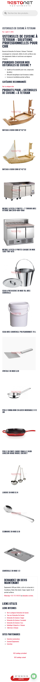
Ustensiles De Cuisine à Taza (15, 623)
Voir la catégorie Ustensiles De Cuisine (18, 613)
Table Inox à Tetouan (12, 628)
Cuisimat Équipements (13, 641)
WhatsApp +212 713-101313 (12, 595)
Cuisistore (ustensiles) (13, 639)
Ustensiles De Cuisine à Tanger (15, 618)
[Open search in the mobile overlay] (20, 13)
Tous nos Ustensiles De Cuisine (15, 615)
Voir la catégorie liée (8, 86)
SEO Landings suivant (20, 657)
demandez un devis (28, 595)
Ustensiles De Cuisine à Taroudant (16, 620)
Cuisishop (9, 644)
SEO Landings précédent (20, 653)
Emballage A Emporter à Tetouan (16, 625)
